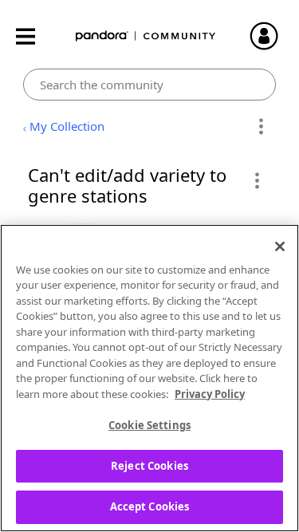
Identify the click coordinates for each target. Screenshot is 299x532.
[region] (149, 378)
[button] (256, 180)
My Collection (67, 126)
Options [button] (261, 127)
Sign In (271, 36)
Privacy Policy (210, 394)
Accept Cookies (150, 506)
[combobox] (149, 84)
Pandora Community (146, 36)
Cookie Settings (149, 425)
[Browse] (33, 36)
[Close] (279, 246)
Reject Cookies (149, 466)
